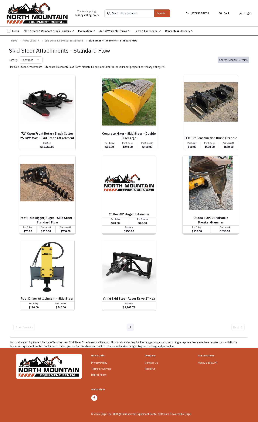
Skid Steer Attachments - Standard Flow (113, 40)
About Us (150, 369)
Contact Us (151, 362)
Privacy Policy (99, 362)
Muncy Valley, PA (30, 40)
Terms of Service (101, 369)
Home (14, 40)
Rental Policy (99, 375)
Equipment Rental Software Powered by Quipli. (164, 414)
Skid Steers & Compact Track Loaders (64, 40)
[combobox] (21, 60)
